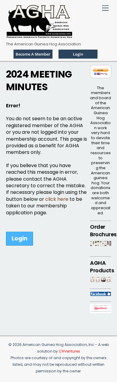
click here (56, 199)
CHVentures (69, 351)
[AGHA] (39, 36)
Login (19, 238)
